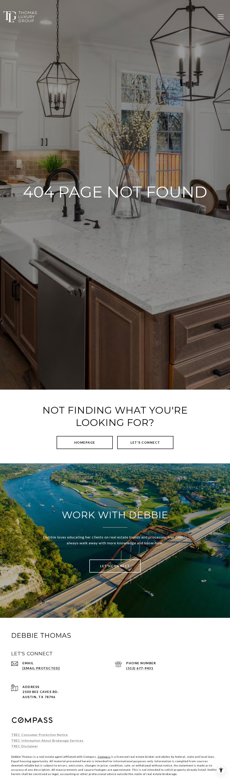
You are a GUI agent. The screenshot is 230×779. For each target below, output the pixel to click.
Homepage (84, 442)
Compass (104, 756)
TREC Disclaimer (24, 746)
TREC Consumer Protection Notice (39, 735)
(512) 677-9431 (139, 668)
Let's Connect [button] (145, 442)
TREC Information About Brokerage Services (47, 740)
